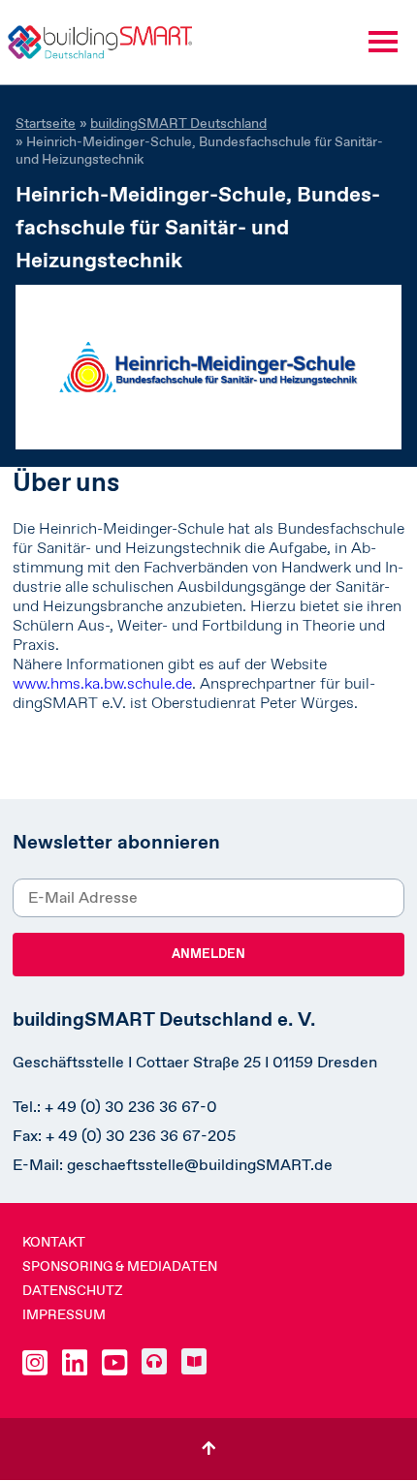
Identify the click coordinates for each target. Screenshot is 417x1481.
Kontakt (53, 1241)
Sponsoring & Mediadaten (119, 1266)
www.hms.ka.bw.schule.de (102, 683)
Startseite (46, 123)
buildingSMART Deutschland (178, 123)
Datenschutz (72, 1290)
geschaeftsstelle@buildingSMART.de (200, 1165)
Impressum (64, 1314)
